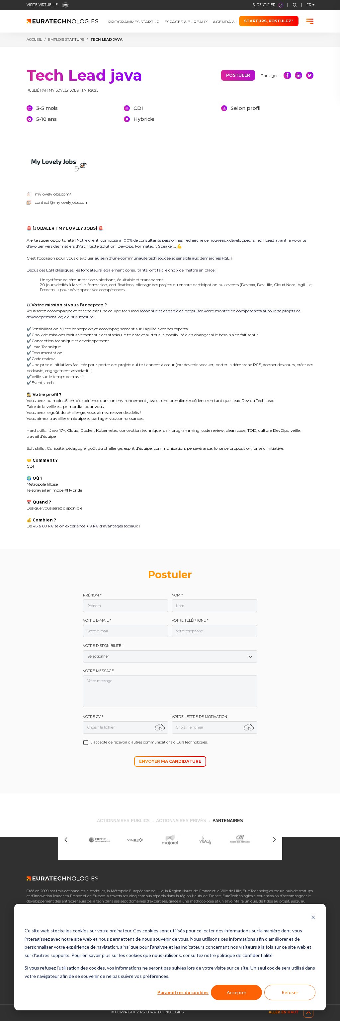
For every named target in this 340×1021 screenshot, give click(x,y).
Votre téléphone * (190, 621)
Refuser (290, 992)
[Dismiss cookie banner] (313, 918)
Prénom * (92, 595)
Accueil (34, 40)
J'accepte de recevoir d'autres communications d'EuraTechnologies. (149, 742)
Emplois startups (66, 40)
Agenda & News (230, 22)
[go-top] (308, 1013)
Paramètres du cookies (183, 992)
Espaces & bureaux (186, 22)
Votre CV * (93, 717)
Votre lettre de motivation (199, 717)
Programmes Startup (133, 22)
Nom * (177, 595)
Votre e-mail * (97, 621)
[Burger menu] (310, 21)
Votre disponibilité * (103, 646)
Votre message (98, 671)
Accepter (236, 992)
